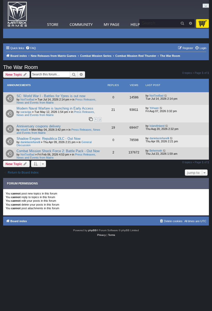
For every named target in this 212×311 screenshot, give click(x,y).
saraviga (25, 111)
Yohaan (154, 108)
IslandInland (156, 125)
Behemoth (155, 150)
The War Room (20, 67)
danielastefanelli (30, 142)
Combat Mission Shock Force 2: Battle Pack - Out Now (58, 151)
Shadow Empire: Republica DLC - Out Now (48, 139)
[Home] (17, 14)
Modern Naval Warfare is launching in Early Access (55, 108)
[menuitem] (31, 48)
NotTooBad (27, 99)
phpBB (92, 230)
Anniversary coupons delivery (39, 126)
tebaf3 (24, 129)
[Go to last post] (166, 95)
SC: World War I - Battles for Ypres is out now (51, 96)
